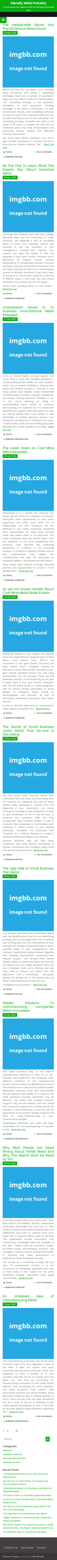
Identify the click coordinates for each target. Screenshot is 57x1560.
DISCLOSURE (27, 1547)
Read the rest (10, 289)
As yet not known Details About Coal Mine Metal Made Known (28, 591)
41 (16, 1431)
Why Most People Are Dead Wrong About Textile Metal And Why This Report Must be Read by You (28, 1153)
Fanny (9, 151)
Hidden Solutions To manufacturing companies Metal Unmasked (28, 1007)
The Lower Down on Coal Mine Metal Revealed (28, 450)
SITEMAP (41, 1547)
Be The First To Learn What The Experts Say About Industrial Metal (28, 170)
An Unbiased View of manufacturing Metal (28, 1298)
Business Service (14, 156)
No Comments (44, 151)
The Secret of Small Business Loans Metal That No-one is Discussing (28, 731)
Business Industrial (15, 298)
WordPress (38, 1556)
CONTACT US (11, 1547)
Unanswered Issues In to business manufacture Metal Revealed (28, 311)
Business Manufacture (17, 439)
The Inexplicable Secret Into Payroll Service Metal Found (28, 27)
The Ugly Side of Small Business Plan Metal (28, 870)
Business (7, 1450)
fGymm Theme (11, 1556)
